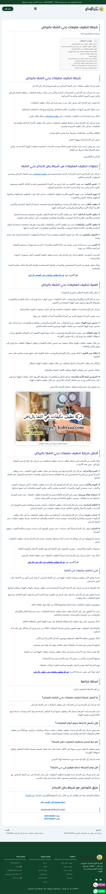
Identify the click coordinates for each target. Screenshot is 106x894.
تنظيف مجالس (67, 866)
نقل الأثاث (69, 874)
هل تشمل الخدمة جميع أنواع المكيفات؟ (85, 61)
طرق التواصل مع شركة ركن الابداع (85, 68)
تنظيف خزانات (68, 870)
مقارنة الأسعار (42, 870)
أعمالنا (45, 866)
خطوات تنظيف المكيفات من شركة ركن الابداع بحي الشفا (78, 46)
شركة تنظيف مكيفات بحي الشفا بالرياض (83, 44)
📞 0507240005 (16, 863)
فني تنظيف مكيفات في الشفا (88, 54)
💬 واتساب (18, 866)
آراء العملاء (43, 874)
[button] (35, 9)
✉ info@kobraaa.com (14, 870)
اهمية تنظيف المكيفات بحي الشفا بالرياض (83, 49)
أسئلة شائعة (92, 56)
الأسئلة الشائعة (42, 878)
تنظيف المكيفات (52, 116)
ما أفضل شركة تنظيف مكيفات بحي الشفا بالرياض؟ (82, 58)
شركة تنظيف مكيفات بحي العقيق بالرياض (46, 275)
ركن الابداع (30, 795)
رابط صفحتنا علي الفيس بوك (53, 802)
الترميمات (69, 878)
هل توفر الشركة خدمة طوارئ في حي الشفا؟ (84, 65)
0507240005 (49, 2)
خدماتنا (45, 863)
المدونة (45, 882)
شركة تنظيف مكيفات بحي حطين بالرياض (51, 671)
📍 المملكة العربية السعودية (13, 874)
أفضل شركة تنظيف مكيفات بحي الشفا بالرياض (81, 51)
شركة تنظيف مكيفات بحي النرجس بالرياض (46, 562)
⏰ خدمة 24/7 (17, 878)
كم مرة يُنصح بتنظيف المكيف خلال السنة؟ (85, 63)
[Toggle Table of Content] (95, 41)
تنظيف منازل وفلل (66, 863)
